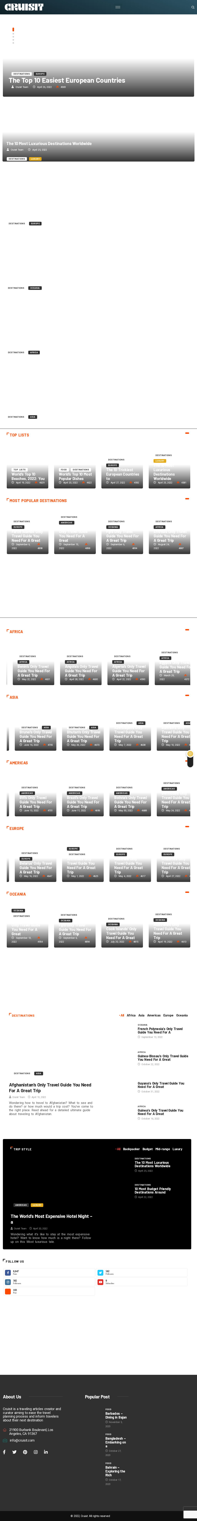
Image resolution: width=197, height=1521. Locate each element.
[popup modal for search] (188, 7)
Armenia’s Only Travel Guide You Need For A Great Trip (73, 865)
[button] (13, 29)
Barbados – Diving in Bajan (116, 1415)
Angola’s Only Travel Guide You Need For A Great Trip (75, 670)
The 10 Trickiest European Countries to (122, 474)
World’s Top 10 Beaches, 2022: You (60, 80)
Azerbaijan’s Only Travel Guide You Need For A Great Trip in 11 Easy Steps (98, 389)
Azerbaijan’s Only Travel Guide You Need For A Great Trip (56, 404)
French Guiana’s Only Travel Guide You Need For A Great (73, 534)
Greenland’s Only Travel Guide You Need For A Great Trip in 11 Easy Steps (98, 196)
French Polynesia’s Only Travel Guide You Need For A (160, 1030)
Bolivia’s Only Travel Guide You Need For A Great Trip (122, 802)
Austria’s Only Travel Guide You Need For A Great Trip (120, 865)
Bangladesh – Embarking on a (115, 1442)
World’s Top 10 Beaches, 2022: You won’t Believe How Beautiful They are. (98, 58)
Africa (34, 352)
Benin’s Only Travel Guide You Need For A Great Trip (28, 670)
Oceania (35, 288)
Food (64, 470)
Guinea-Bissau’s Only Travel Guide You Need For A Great (163, 1058)
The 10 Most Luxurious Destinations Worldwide (49, 143)
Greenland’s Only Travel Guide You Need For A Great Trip (56, 210)
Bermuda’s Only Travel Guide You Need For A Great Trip (168, 800)
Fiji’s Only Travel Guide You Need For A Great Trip (122, 536)
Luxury (35, 159)
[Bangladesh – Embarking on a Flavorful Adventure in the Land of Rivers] (93, 1438)
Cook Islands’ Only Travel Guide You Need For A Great (121, 933)
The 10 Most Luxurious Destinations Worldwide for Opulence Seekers (98, 132)
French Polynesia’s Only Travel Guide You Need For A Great (27, 927)
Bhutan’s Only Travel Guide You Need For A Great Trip (75, 736)
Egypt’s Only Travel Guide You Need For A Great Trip (51, 339)
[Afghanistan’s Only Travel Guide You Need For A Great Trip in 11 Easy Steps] (52, 1051)
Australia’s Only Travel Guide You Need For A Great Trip (54, 274)
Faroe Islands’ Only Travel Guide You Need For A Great (27, 536)
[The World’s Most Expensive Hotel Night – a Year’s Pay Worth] (52, 1183)
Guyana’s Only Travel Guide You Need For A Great (161, 1085)
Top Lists (19, 74)
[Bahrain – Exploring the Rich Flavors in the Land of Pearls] (93, 1467)
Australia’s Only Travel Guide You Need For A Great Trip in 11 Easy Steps (98, 260)
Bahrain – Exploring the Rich (115, 1471)
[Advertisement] (98, 589)
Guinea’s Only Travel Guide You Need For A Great (160, 1112)
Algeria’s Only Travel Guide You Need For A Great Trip (122, 670)
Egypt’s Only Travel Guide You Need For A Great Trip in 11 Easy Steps (98, 325)
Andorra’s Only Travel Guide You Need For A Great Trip (168, 865)
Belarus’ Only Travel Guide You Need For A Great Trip (28, 867)
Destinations (17, 159)
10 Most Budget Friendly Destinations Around (153, 1190)
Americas (66, 522)
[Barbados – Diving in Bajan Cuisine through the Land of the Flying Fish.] (93, 1413)
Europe (35, 223)
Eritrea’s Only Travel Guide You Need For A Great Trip (170, 536)
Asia (32, 417)
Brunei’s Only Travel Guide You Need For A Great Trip (28, 736)
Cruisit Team (22, 87)
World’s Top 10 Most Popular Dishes (75, 476)
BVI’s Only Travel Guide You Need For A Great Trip (28, 802)
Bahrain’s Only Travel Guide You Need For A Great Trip (168, 734)
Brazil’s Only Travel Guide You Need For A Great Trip (75, 802)
